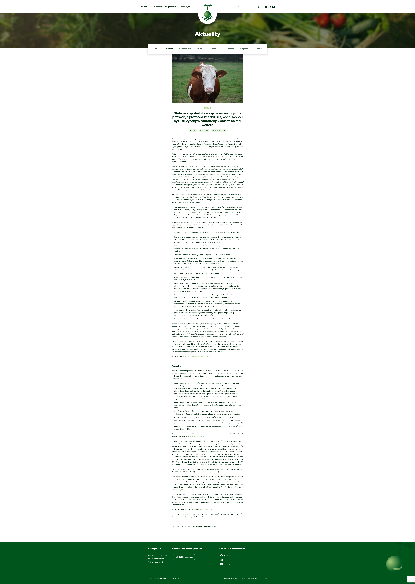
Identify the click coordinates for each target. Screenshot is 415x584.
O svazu (199, 48)
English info (235, 578)
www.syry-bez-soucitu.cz (207, 509)
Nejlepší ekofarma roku (156, 559)
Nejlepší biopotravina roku (157, 555)
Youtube (227, 564)
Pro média (144, 7)
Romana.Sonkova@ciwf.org (182, 517)
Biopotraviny (204, 130)
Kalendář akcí (185, 48)
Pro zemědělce (156, 7)
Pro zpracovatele (171, 7)
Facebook (228, 555)
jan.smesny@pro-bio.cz (197, 436)
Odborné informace (218, 130)
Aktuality (170, 48)
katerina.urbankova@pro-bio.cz (206, 472)
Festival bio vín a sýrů (155, 562)
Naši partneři (255, 578)
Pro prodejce (185, 7)
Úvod (155, 48)
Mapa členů (245, 578)
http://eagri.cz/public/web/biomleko (198, 356)
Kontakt (258, 48)
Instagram (228, 560)
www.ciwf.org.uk (177, 489)
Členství (213, 48)
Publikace (230, 48)
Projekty (244, 48)
